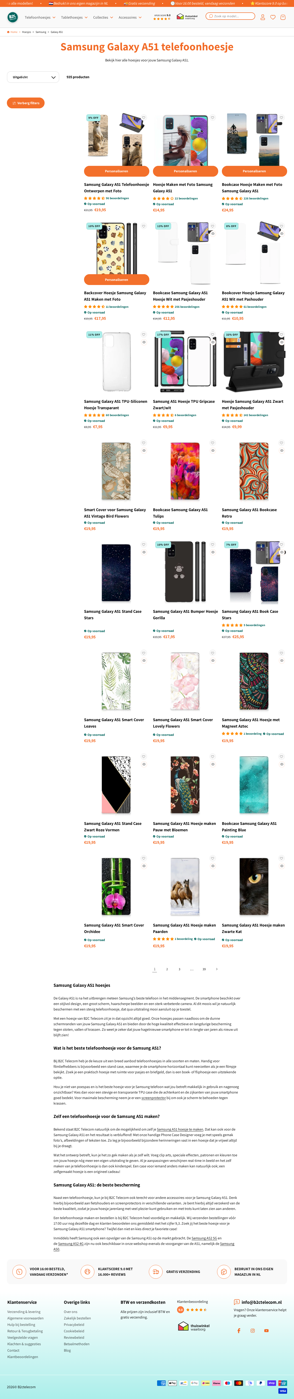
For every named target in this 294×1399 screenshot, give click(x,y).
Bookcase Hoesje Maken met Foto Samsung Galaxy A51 (252, 187)
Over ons (70, 1311)
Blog (67, 1350)
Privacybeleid (74, 1324)
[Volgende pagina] (217, 969)
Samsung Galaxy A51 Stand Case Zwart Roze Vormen (112, 826)
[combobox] (230, 16)
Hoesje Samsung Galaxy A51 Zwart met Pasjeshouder (252, 404)
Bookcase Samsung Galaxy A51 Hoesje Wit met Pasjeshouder (180, 296)
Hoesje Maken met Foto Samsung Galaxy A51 (183, 187)
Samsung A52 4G (71, 1243)
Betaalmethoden (77, 1343)
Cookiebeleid (74, 1331)
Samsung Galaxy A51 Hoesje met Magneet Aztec (251, 723)
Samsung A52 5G (204, 1238)
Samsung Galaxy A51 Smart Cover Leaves (114, 723)
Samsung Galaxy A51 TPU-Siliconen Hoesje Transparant (115, 404)
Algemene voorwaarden (25, 1318)
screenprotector (153, 1097)
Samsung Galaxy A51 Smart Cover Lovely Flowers (183, 723)
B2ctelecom (27, 1387)
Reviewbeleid (74, 1337)
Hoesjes (26, 32)
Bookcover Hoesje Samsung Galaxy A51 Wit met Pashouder (253, 296)
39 (204, 969)
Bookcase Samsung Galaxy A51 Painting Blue (249, 826)
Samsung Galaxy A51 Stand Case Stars (112, 614)
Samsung (41, 32)
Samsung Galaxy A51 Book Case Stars (250, 614)
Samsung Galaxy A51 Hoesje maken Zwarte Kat (253, 928)
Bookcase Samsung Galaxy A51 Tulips (180, 513)
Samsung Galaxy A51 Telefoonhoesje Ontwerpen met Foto (116, 187)
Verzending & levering (23, 1311)
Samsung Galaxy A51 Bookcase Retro (249, 513)
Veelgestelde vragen (22, 1337)
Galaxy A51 (57, 32)
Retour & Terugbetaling (25, 1331)
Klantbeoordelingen (22, 1356)
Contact (13, 1350)
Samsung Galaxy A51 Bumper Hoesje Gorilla (185, 614)
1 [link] (154, 969)
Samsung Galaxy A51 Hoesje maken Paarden (184, 928)
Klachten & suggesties (24, 1343)
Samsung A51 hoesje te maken (180, 1129)
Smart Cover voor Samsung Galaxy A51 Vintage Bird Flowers (115, 513)
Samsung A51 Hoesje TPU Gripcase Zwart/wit (184, 404)
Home (14, 32)
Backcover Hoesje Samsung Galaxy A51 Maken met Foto (115, 296)
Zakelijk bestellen (77, 1318)
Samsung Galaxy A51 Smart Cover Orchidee (114, 928)
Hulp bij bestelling (21, 1324)
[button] (230, 16)
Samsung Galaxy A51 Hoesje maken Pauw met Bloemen (184, 826)
